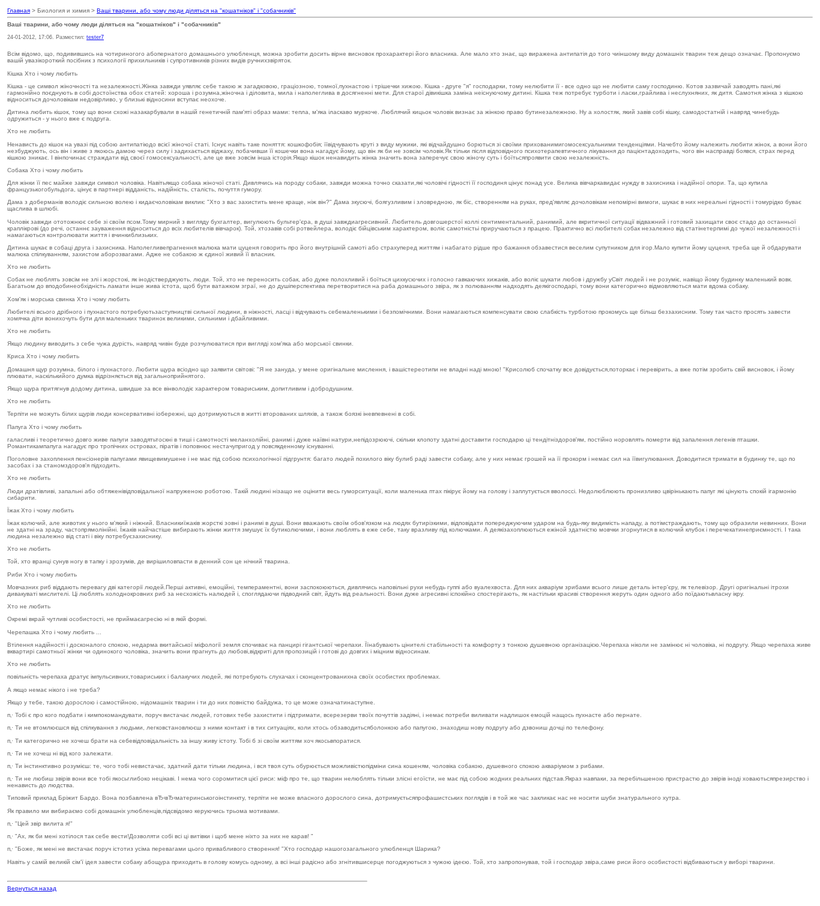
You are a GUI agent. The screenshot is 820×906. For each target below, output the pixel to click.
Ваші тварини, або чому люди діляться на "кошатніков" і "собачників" (196, 10)
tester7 (95, 37)
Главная (18, 10)
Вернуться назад (31, 888)
